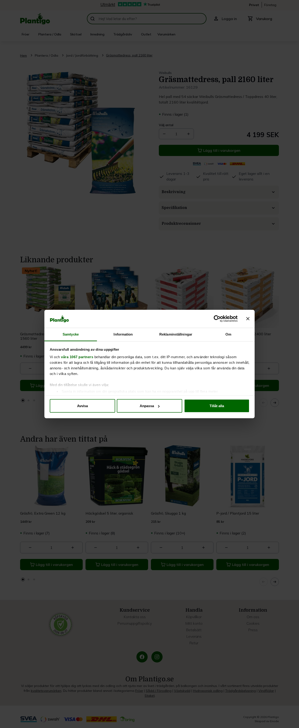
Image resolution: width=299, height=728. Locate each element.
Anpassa (147, 406)
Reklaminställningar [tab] (175, 334)
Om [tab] (228, 334)
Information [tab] (123, 334)
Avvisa (82, 406)
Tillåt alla (217, 406)
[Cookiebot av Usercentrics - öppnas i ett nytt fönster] (217, 318)
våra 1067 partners (77, 357)
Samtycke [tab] (71, 334)
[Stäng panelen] (247, 318)
